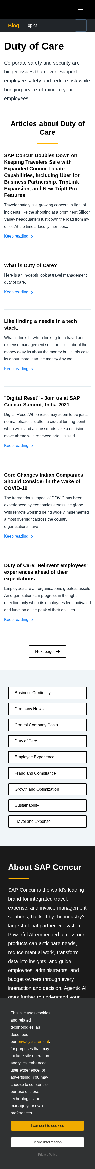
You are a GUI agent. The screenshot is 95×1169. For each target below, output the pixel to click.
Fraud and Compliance (35, 773)
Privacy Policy (47, 1154)
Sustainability (27, 805)
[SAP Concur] (31, 9)
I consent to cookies (47, 1125)
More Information (47, 1142)
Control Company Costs (36, 725)
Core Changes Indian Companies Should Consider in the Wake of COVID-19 (43, 481)
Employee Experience (34, 757)
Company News (29, 709)
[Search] (80, 25)
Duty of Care (26, 741)
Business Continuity (33, 693)
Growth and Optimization (37, 789)
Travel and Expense (33, 821)
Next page (44, 651)
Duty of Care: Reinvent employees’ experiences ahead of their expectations (46, 572)
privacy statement (33, 1041)
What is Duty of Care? (30, 265)
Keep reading (16, 236)
